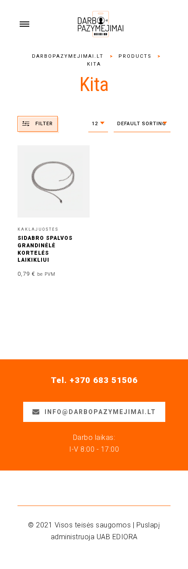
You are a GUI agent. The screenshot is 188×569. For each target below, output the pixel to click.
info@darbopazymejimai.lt (100, 411)
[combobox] (98, 124)
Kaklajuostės (38, 229)
